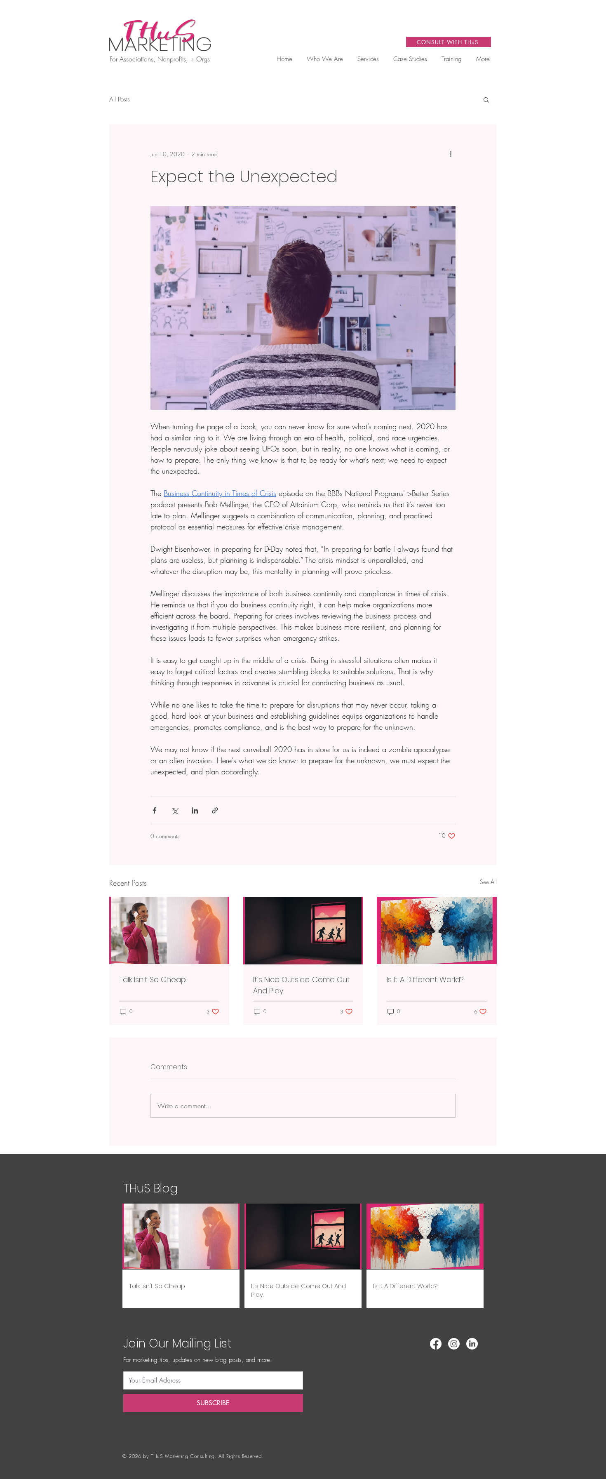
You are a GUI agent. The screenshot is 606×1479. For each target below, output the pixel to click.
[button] (368, 59)
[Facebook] (436, 1344)
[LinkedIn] (472, 1344)
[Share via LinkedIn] (195, 810)
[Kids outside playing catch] (303, 930)
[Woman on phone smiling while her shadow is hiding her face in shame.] (169, 930)
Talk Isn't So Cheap (152, 979)
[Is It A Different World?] (437, 930)
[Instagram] (454, 1344)
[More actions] (451, 154)
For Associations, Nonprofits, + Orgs (160, 58)
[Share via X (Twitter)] (175, 810)
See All (488, 882)
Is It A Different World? (425, 979)
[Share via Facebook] (154, 810)
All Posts (119, 99)
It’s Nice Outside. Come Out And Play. (301, 985)
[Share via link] (215, 810)
